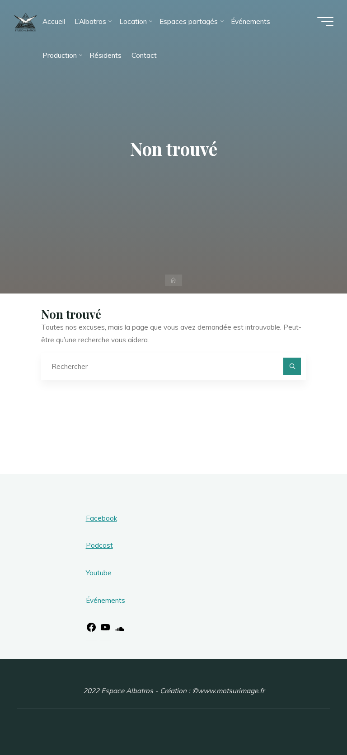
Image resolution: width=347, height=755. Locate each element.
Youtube (99, 573)
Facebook (101, 518)
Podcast (99, 545)
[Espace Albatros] (26, 21)
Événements (105, 600)
